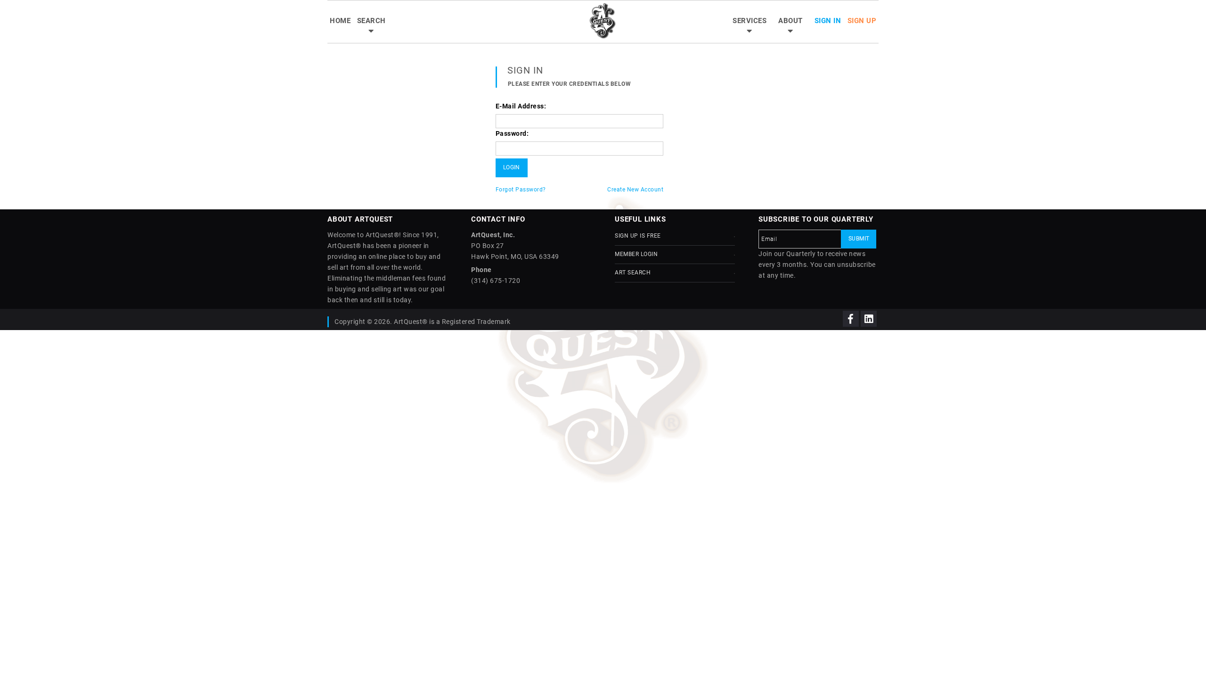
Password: (512, 133)
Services (749, 21)
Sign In (828, 21)
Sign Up (862, 21)
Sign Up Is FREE (638, 235)
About (790, 21)
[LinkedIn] (869, 319)
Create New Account (635, 189)
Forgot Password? (521, 189)
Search (371, 21)
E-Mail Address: (521, 106)
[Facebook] (851, 319)
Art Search (633, 272)
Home (340, 21)
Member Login (636, 254)
